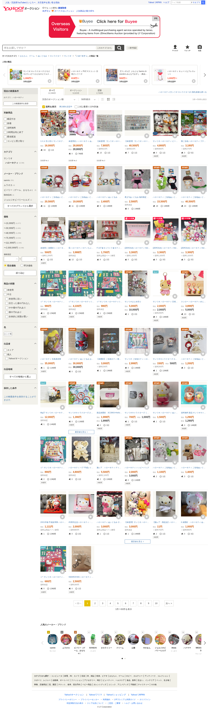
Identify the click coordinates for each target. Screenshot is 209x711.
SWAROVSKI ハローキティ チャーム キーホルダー (81, 577)
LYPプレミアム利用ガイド (125, 699)
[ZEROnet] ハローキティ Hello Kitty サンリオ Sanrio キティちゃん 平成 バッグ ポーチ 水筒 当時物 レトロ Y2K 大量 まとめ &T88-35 (166, 248)
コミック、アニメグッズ (118, 684)
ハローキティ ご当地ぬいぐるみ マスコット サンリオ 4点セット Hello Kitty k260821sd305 (194, 359)
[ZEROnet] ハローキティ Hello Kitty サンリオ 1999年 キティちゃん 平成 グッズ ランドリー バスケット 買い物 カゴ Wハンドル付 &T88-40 (137, 248)
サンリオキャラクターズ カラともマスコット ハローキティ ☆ (166, 359)
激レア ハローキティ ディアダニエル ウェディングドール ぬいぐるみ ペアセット (109, 468)
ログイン (46, 11)
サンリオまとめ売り (133, 302)
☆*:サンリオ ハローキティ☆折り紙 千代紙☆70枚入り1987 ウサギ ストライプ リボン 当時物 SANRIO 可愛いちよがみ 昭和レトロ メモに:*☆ (109, 302)
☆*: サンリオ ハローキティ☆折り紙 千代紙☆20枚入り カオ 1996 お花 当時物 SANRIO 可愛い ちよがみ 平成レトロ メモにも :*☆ (53, 577)
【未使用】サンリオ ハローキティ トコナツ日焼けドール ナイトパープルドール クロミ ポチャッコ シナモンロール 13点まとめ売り (137, 522)
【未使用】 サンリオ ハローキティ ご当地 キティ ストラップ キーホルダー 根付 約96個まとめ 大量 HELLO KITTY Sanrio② (137, 141)
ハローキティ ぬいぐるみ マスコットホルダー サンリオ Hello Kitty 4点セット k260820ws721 (109, 197)
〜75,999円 (12, 238)
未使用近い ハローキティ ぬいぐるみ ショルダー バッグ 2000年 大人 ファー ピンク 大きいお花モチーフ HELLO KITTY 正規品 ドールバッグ (81, 141)
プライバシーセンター (90, 699)
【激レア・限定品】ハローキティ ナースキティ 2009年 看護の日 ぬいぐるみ (166, 522)
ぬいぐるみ (42, 56)
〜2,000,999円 (14, 247)
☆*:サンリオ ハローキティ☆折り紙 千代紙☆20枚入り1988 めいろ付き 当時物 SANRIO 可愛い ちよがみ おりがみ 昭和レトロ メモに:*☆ (81, 302)
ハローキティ (81, 56)
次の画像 (204, 643)
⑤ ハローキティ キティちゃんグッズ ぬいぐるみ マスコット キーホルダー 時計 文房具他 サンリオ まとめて (81, 248)
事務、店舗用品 (40, 684)
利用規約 (106, 699)
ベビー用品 (86, 684)
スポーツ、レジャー (42, 680)
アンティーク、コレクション (156, 676)
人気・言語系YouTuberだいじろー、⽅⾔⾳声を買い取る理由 (32, 2)
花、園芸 (52, 684)
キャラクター (55, 56)
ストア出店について (95, 703)
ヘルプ (166, 2)
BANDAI (9, 195)
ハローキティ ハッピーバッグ (137, 468)
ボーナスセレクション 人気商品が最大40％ (74, 11)
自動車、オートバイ (61, 680)
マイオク (175, 50)
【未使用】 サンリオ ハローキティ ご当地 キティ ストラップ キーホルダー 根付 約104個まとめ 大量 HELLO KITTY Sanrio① (109, 141)
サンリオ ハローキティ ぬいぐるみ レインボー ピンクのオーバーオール (166, 413)
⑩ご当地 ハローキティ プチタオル (194, 141)
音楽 (83, 676)
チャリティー (143, 684)
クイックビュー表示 (114, 99)
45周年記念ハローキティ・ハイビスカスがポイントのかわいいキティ (81, 522)
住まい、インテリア (146, 680)
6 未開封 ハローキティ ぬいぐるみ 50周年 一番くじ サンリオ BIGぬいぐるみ (194, 522)
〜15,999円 (12, 223)
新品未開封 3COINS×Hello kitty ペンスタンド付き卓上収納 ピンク (109, 413)
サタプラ (196, 2)
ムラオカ (9, 185)
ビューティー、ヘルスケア (114, 680)
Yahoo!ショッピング (116, 694)
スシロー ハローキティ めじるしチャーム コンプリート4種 (194, 302)
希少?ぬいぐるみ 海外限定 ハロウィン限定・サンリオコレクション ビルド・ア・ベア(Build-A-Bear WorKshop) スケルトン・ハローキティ (137, 197)
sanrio (9, 180)
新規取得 (62, 8)
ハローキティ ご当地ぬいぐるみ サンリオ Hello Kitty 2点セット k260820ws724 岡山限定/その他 (166, 197)
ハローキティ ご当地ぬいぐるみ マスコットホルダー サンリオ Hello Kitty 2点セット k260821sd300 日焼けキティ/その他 (194, 468)
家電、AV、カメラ (71, 676)
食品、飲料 (131, 680)
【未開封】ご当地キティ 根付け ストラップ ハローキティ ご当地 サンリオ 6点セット (109, 359)
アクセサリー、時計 (92, 680)
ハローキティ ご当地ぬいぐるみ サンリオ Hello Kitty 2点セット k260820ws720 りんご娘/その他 (81, 197)
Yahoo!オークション (74, 694)
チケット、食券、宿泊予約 (69, 684)
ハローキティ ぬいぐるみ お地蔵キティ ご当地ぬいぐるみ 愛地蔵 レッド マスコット (81, 359)
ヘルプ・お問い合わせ (133, 703)
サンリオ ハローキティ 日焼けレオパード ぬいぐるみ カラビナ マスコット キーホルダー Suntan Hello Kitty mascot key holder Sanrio (166, 302)
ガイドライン (145, 699)
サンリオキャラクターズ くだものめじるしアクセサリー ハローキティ (137, 413)
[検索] (203, 2)
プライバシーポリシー (67, 699)
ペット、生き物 (162, 680)
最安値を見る (80, 432)
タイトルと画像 (103, 99)
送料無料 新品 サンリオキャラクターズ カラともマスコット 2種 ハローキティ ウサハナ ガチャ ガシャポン (194, 413)
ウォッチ (187, 50)
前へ (5, 75)
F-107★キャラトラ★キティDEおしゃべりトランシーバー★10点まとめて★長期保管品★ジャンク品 (109, 248)
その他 (154, 684)
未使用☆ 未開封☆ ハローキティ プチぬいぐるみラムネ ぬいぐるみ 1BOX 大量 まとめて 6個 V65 (53, 248)
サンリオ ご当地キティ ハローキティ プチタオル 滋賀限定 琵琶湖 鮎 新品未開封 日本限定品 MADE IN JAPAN (137, 359)
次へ (204, 75)
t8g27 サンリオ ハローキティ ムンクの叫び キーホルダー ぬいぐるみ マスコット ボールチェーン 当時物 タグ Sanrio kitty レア (53, 413)
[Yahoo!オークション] (21, 7)
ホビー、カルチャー (134, 676)
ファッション (76, 680)
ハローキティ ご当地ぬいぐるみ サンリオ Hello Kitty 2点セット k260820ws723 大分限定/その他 (194, 197)
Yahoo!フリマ (95, 694)
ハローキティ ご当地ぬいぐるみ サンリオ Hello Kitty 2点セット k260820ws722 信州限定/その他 (53, 197)
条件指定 (132, 48)
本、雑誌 (90, 676)
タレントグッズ (99, 684)
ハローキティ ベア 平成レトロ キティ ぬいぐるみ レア (81, 468)
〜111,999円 (13, 243)
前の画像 (43, 643)
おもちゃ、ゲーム (27, 56)
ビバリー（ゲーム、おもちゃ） (20, 190)
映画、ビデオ (101, 676)
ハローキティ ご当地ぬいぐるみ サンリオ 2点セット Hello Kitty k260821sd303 (166, 468)
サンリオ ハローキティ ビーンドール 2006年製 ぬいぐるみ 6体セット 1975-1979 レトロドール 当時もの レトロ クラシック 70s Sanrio (166, 141)
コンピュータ (56, 676)
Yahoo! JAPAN (154, 2)
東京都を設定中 (65, 107)
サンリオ (67, 56)
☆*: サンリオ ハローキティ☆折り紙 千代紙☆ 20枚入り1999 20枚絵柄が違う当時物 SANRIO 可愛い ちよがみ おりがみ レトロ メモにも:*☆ (53, 468)
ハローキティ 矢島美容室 (50, 359)
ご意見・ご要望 (113, 703)
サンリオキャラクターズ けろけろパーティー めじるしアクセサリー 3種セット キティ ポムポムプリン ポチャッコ (81, 413)
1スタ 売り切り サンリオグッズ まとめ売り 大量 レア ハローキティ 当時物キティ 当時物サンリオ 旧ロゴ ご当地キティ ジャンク (53, 141)
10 (156, 603)
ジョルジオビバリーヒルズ (18, 200)
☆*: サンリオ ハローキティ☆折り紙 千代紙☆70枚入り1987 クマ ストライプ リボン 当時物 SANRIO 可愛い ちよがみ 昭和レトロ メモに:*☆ (53, 302)
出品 (199, 50)
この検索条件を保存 (20, 103)
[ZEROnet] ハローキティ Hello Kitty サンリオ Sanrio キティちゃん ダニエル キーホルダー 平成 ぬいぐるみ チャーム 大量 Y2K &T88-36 (194, 248)
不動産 (133, 684)
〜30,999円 (12, 228)
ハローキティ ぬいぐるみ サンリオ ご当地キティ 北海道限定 (109, 522)
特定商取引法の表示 (75, 703)
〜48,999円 (12, 233)
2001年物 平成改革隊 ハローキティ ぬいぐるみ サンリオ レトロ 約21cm (53, 522)
